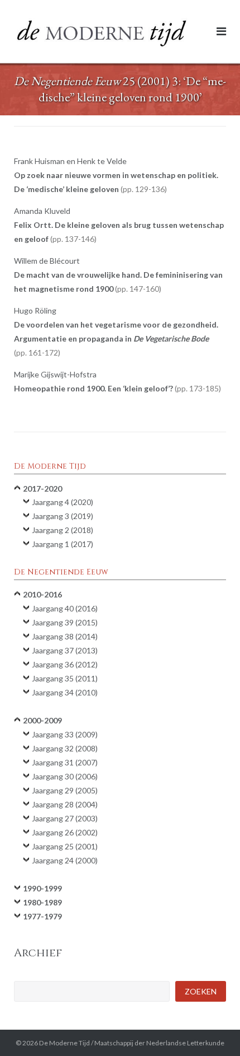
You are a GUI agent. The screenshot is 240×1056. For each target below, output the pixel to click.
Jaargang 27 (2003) (65, 818)
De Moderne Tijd (64, 1043)
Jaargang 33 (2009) (65, 734)
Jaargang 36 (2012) (65, 664)
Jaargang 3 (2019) (62, 516)
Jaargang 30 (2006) (65, 776)
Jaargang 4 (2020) (62, 502)
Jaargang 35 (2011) (65, 678)
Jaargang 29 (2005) (65, 790)
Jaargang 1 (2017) (62, 544)
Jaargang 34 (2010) (65, 692)
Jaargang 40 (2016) (65, 608)
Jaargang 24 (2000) (65, 860)
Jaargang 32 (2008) (65, 748)
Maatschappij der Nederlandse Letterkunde (159, 1043)
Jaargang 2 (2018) (62, 530)
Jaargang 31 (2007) (65, 762)
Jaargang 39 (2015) (65, 622)
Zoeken (201, 991)
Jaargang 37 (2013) (65, 650)
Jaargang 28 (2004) (65, 804)
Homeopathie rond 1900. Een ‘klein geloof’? (116, 388)
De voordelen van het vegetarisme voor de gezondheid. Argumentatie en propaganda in (116, 338)
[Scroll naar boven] (212, 1029)
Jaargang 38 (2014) (65, 636)
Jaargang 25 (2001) (65, 846)
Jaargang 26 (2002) (65, 832)
